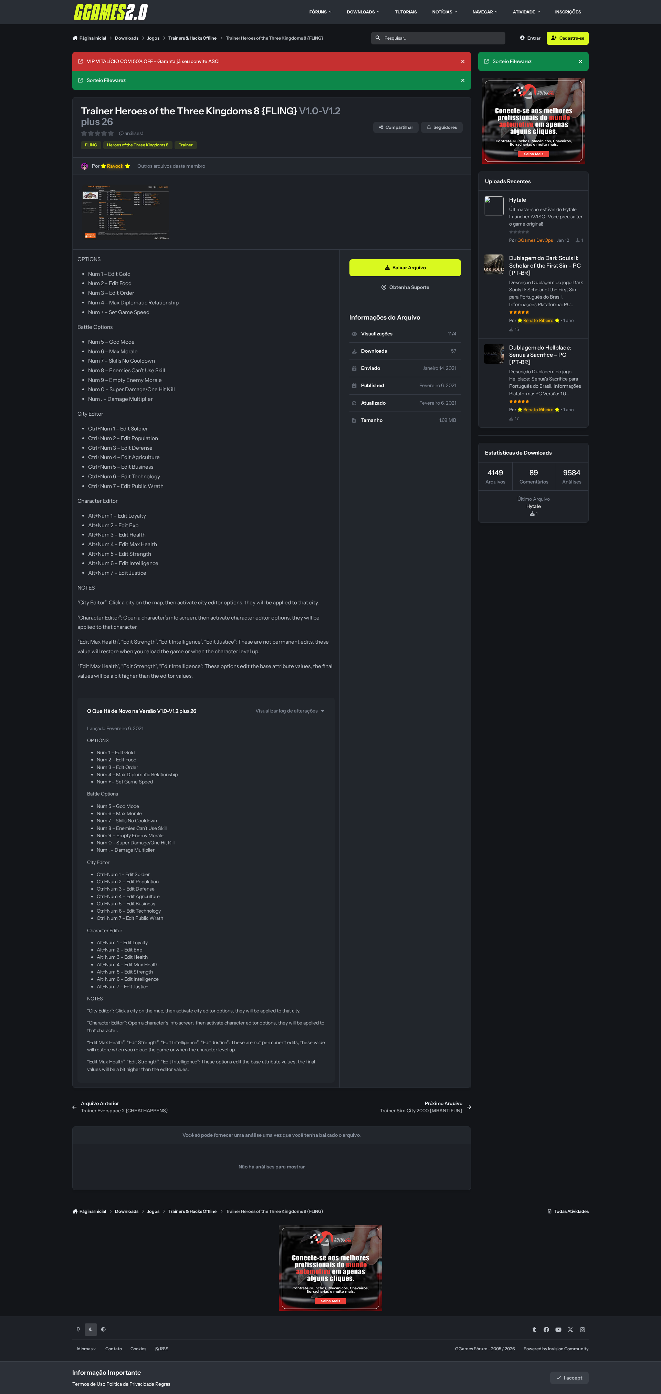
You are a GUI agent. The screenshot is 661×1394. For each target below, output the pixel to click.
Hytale (517, 199)
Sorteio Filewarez (106, 80)
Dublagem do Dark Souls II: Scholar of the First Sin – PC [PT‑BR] (545, 265)
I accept (573, 1378)
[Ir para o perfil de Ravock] (84, 166)
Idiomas (85, 1348)
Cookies (138, 1348)
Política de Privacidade (130, 1384)
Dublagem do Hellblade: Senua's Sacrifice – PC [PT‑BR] (540, 354)
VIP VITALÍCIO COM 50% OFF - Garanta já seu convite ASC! (153, 61)
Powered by (556, 1348)
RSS (163, 1348)
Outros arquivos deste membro (171, 166)
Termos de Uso (88, 1384)
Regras (162, 1384)
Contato (113, 1348)
